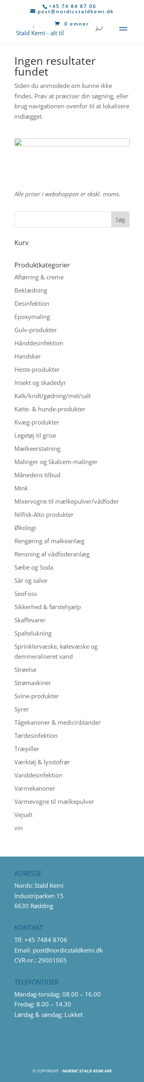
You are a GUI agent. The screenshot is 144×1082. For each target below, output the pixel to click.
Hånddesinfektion (38, 343)
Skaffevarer (30, 620)
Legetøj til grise (35, 435)
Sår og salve (30, 580)
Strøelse (25, 670)
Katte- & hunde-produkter (49, 409)
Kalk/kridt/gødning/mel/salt (52, 396)
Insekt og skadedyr (40, 383)
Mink (21, 488)
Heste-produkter (37, 369)
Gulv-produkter (35, 330)
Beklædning (30, 290)
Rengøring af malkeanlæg (49, 541)
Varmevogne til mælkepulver (54, 801)
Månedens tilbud (37, 475)
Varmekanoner (34, 788)
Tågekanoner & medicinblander (57, 722)
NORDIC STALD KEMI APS (87, 1071)
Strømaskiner (32, 683)
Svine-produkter (36, 696)
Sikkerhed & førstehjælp (47, 607)
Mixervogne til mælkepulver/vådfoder (66, 501)
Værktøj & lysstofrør (42, 762)
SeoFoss (25, 594)
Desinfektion (31, 303)
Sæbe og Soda (33, 567)
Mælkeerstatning (37, 448)
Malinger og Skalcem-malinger (56, 462)
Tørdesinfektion (36, 735)
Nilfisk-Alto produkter (44, 514)
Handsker (27, 356)
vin (18, 828)
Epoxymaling (32, 317)
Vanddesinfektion (38, 775)
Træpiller (26, 749)
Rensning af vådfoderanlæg (52, 554)
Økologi (25, 528)
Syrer (21, 709)
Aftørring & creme (39, 277)
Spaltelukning (33, 633)
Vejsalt (23, 815)
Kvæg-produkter (36, 422)
